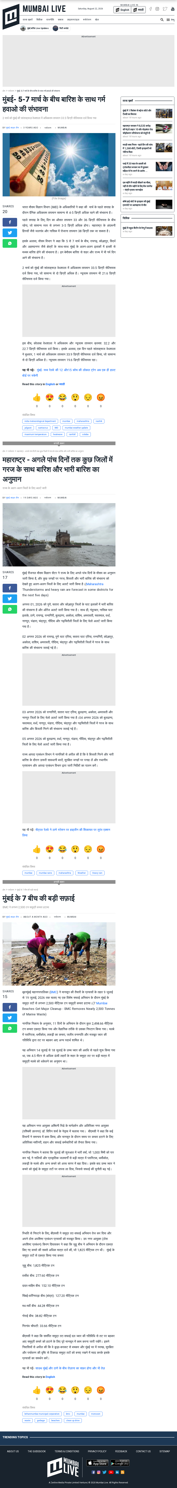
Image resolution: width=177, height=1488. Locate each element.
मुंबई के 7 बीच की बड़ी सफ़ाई (27, 890)
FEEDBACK (121, 1451)
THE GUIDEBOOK (37, 1451)
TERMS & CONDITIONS (67, 1451)
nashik (99, 421)
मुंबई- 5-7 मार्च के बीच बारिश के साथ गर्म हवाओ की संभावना (38, 91)
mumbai (66, 421)
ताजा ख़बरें (28, 19)
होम (4, 91)
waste (27, 1420)
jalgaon (28, 428)
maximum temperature (35, 434)
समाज (60, 19)
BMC (53, 992)
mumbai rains (45, 873)
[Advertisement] (88, 62)
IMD (56, 428)
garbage (41, 1420)
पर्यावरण (11, 91)
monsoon (95, 1414)
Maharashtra (94, 584)
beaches (55, 1420)
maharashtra (83, 421)
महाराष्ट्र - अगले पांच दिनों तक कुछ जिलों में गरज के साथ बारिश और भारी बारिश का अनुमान (50, 451)
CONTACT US (143, 1451)
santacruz (43, 428)
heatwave (57, 434)
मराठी (62, 384)
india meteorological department (40, 421)
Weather (82, 873)
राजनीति (50, 19)
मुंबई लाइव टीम (12, 127)
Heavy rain (97, 873)
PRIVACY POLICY (97, 1451)
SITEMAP (165, 1451)
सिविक (39, 19)
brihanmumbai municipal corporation (42, 1414)
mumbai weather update (76, 428)
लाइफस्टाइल (73, 19)
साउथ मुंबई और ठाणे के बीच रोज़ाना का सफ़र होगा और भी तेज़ (70, 1368)
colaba (85, 434)
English (50, 384)
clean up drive (73, 1420)
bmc (68, 1414)
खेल (97, 19)
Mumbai (101, 1003)
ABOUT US (13, 1451)
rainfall (72, 434)
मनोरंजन (87, 19)
